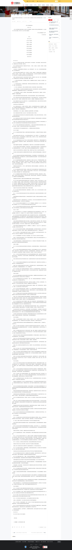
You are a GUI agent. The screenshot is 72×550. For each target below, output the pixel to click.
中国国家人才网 (37, 541)
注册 (56, 1)
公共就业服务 (50, 51)
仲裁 (54, 51)
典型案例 (27, 14)
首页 (13, 11)
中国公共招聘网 (24, 541)
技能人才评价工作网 (50, 541)
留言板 (71, 16)
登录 (59, 1)
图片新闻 (30, 14)
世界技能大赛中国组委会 (31, 541)
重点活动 (20, 11)
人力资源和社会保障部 (18, 541)
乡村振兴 (23, 11)
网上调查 (71, 11)
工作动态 (20, 14)
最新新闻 (16, 14)
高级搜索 (71, 19)
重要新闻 (12, 14)
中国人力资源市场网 (43, 541)
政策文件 (27, 11)
